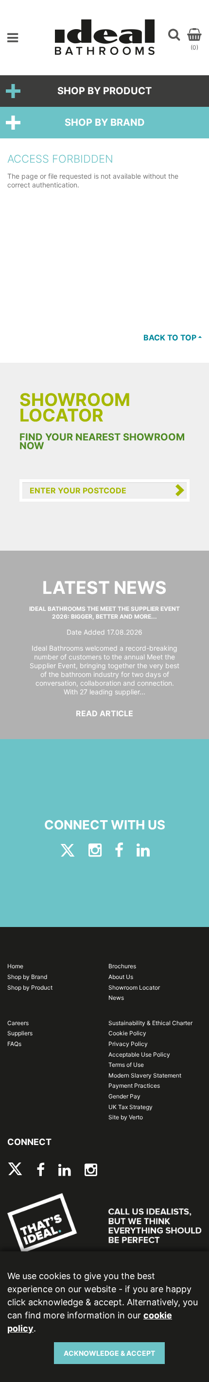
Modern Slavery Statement (144, 1075)
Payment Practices (134, 1085)
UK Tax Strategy (130, 1107)
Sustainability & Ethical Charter (150, 1023)
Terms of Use (126, 1064)
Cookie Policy (127, 1033)
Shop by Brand (105, 122)
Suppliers (20, 1033)
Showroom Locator (134, 987)
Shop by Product (104, 91)
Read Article (104, 713)
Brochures (122, 966)
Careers (18, 1023)
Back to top (170, 337)
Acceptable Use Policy (139, 1054)
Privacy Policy (128, 1043)
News (116, 997)
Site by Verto (125, 1117)
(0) (194, 47)
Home (15, 966)
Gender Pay (124, 1096)
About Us (120, 976)
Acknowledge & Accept (109, 1353)
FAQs (14, 1043)
